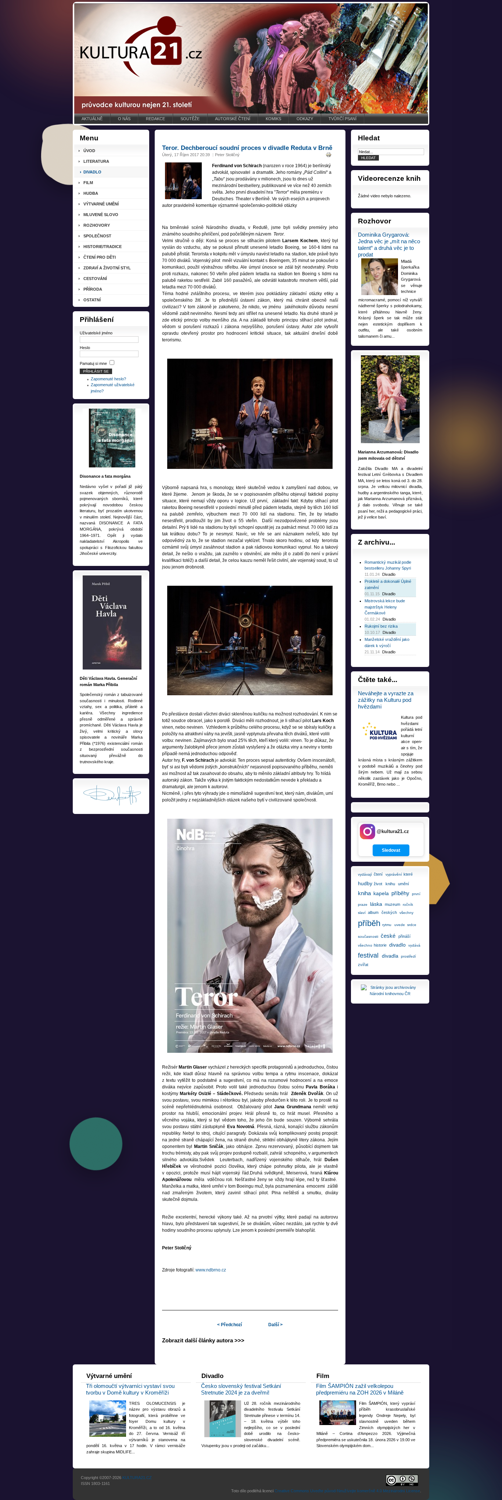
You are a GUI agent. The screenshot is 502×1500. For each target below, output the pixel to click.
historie (380, 945)
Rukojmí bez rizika (381, 626)
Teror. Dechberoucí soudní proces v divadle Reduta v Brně (247, 147)
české (388, 936)
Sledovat (391, 850)
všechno (365, 945)
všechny (406, 913)
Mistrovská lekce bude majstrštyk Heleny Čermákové (385, 607)
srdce (411, 925)
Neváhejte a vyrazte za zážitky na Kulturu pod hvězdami (385, 700)
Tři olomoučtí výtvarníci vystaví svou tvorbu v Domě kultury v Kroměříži (130, 1389)
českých (389, 912)
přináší (404, 936)
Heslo (85, 347)
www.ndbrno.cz (211, 1270)
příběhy (400, 893)
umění (403, 884)
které (408, 874)
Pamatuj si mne (93, 363)
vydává (414, 945)
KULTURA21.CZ (137, 1477)
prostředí (408, 956)
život (378, 884)
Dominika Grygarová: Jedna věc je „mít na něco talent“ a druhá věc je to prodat (389, 245)
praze (362, 904)
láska (376, 904)
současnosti (368, 936)
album (373, 912)
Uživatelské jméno (96, 333)
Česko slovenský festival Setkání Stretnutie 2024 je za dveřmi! (241, 1389)
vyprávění (394, 874)
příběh (369, 923)
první (416, 894)
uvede (399, 925)
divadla (390, 956)
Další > (275, 1324)
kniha (364, 893)
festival (368, 955)
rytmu (386, 925)
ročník (408, 904)
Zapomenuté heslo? (108, 379)
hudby (365, 883)
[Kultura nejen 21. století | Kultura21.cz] (251, 58)
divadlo (397, 945)
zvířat (363, 964)
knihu (390, 884)
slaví (362, 913)
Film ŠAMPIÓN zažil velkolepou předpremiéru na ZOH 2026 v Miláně (360, 1389)
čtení (378, 874)
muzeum (392, 904)
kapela (381, 893)
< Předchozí (229, 1324)
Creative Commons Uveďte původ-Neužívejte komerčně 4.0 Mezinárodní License (347, 1491)
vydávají (365, 874)
